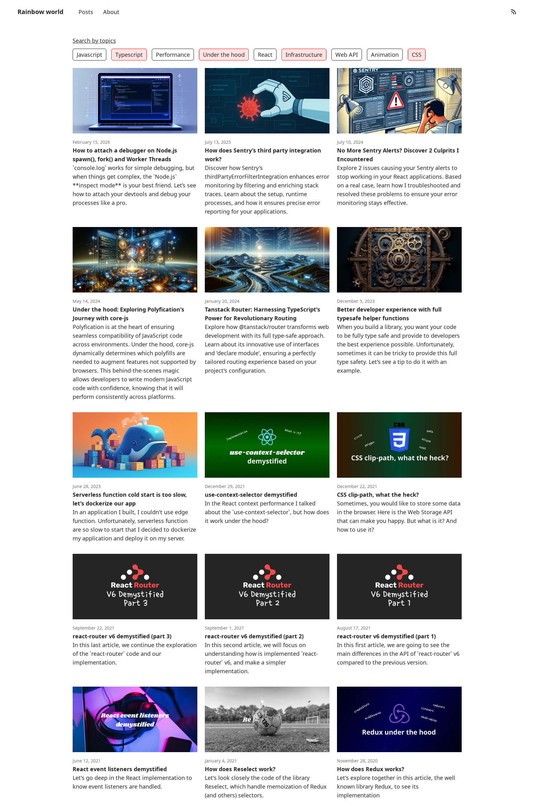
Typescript (129, 54)
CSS (416, 54)
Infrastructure (304, 54)
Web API (346, 54)
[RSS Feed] (513, 11)
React (265, 54)
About (111, 12)
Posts (86, 12)
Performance (173, 54)
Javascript (89, 54)
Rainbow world (40, 11)
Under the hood (224, 54)
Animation (385, 54)
